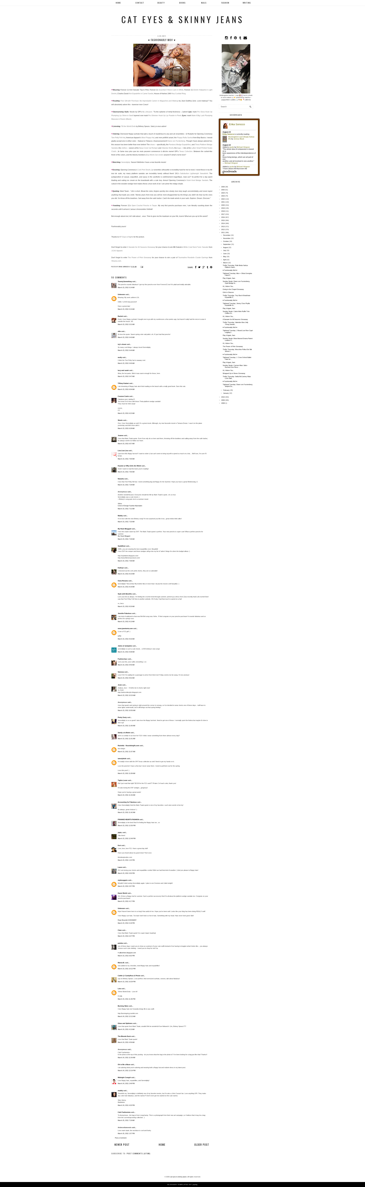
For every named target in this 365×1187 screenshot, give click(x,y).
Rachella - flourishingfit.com (128, 745)
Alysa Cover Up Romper (148, 148)
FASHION (225, 2)
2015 (223, 220)
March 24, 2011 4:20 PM (126, 1105)
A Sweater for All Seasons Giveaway (141, 247)
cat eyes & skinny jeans (182, 19)
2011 (223, 232)
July (224, 250)
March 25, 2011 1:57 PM (126, 1133)
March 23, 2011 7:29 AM (126, 485)
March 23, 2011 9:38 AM (126, 652)
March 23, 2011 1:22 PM (126, 860)
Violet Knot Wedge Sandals (197, 180)
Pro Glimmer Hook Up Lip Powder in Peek (164, 116)
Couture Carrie (123, 396)
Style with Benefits (125, 594)
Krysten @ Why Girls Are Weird (129, 466)
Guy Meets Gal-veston (154, 155)
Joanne (120, 435)
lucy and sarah (123, 370)
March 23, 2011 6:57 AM (126, 443)
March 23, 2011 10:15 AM (126, 695)
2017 (223, 214)
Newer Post (122, 1144)
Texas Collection (185, 151)
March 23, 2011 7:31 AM (126, 509)
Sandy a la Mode (124, 732)
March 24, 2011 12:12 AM (126, 1016)
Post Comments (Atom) (138, 1153)
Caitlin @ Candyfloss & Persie (129, 975)
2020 (223, 205)
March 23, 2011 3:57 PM (126, 886)
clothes (124, 148)
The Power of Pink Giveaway (139, 258)
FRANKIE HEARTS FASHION (128, 819)
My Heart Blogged (124, 529)
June (225, 253)
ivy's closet (122, 344)
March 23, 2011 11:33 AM (126, 795)
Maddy (120, 516)
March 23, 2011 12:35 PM (126, 825)
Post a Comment (120, 1138)
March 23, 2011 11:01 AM (126, 738)
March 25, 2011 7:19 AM (126, 1120)
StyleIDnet (121, 546)
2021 (223, 202)
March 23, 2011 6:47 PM (126, 936)
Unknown (121, 294)
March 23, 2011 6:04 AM (126, 389)
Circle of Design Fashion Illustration (130, 506)
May (224, 256)
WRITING (247, 2)
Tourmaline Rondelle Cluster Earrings (193, 258)
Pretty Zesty (122, 717)
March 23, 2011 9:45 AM (126, 665)
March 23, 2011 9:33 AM (126, 639)
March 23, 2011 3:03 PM (126, 873)
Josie (120, 685)
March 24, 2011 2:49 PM (126, 1083)
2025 (223, 190)
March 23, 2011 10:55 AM (126, 710)
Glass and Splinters (125, 1023)
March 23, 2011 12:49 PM (126, 838)
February (226, 390)
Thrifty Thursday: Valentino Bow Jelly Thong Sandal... (235, 323)
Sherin (120, 420)
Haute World (122, 893)
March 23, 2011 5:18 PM (126, 923)
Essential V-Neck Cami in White (171, 90)
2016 (223, 217)
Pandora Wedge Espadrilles (180, 145)
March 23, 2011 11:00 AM (126, 725)
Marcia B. (121, 963)
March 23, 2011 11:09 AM (126, 773)
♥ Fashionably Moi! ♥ (230, 270)
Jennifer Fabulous (124, 613)
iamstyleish (122, 758)
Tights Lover (122, 780)
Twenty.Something (125, 281)
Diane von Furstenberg (176, 141)
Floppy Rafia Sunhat (185, 138)
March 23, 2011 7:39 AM (126, 539)
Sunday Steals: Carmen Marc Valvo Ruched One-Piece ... (235, 366)
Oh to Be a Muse (124, 1064)
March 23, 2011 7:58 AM (126, 561)
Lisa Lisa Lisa (123, 450)
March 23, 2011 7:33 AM (126, 521)
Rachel (120, 316)
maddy (120, 1090)
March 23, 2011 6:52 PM (126, 956)
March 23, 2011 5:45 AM (126, 363)
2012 (223, 229)
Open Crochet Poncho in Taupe (144, 206)
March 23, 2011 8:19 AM (126, 587)
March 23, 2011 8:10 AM (126, 574)
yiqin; (120, 832)
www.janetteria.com (125, 628)
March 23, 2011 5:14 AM (126, 287)
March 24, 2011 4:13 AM (126, 1029)
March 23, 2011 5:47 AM (126, 376)
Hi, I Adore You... (228, 286)
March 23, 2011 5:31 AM (126, 324)
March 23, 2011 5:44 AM (126, 350)
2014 (223, 223)
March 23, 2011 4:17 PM (126, 901)
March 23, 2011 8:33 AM (126, 606)
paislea (120, 943)
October (226, 241)
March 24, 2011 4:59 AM (126, 1042)
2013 (223, 226)
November (226, 238)
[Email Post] (141, 267)
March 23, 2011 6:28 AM (126, 428)
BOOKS (182, 2)
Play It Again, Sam (229, 278)
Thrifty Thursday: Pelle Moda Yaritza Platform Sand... (235, 266)
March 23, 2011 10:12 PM (126, 968)
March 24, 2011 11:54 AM (126, 1057)
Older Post (201, 1144)
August (225, 247)
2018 (223, 211)
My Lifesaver (147, 112)
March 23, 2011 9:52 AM (126, 678)
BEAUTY (161, 2)
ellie (119, 331)
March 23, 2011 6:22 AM (126, 413)
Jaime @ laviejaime (125, 646)
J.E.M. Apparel (116, 251)
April (224, 260)
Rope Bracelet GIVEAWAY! (127, 920)
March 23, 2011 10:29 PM (126, 981)
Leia (119, 988)
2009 (223, 400)
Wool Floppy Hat (148, 138)
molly (120, 357)
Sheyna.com (116, 261)
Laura (120, 867)
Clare (120, 930)
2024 (223, 193)
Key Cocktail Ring (179, 94)
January (226, 393)
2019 (223, 208)
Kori (119, 845)
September (227, 244)
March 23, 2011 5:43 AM (126, 337)
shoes (152, 145)
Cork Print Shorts (144, 170)
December (226, 235)
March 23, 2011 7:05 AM (126, 472)
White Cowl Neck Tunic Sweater (195, 247)
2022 (223, 199)
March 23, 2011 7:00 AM (126, 459)
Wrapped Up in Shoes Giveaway (234, 373)
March (225, 263)
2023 (223, 196)
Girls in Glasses (228, 292)
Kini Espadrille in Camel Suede (141, 94)
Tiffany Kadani (123, 383)
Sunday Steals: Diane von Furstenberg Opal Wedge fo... (236, 282)
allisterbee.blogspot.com (127, 953)
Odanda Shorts (168, 148)
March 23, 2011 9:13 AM (126, 621)
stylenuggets (123, 880)
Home (118, 2)
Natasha (121, 479)
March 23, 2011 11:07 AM (126, 751)
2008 (223, 403)
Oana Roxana (123, 581)
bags (179, 148)
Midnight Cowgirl (124, 1077)
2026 (223, 187)
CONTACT (139, 2)
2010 (223, 397)
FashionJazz (122, 659)
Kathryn (121, 568)
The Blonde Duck (124, 1036)
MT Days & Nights (126, 237)
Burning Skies (123, 1006)
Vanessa (121, 672)
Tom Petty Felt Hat (118, 138)
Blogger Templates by (182, 1184)
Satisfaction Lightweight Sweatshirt (194, 173)
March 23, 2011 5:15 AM (126, 309)
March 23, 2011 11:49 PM (126, 999)
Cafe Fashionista (124, 1112)
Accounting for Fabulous (127, 802)
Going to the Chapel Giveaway (233, 289)
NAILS (204, 2)
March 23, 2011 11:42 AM (126, 812)
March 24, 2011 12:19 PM (126, 1070)
